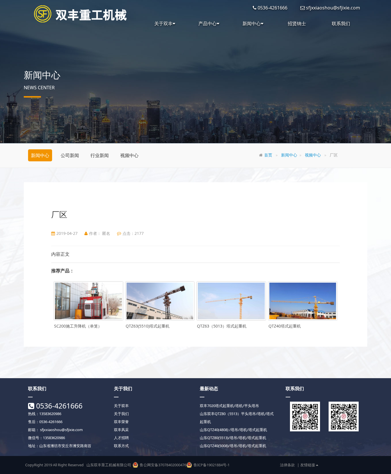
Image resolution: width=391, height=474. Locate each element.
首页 (268, 155)
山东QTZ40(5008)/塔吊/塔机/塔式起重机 (233, 445)
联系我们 (341, 23)
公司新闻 (70, 155)
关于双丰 (163, 23)
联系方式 (121, 445)
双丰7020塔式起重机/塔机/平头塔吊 (229, 405)
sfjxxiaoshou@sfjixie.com (61, 429)
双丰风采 (121, 429)
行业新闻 (99, 155)
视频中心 (129, 155)
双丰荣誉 (121, 421)
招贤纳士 (297, 23)
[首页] (81, 13)
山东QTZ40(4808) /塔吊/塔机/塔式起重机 (233, 429)
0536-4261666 (58, 405)
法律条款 (287, 464)
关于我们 (121, 413)
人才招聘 (121, 437)
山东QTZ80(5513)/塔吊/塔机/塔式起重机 (233, 437)
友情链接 (308, 464)
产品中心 (207, 23)
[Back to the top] (345, 464)
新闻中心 (251, 23)
